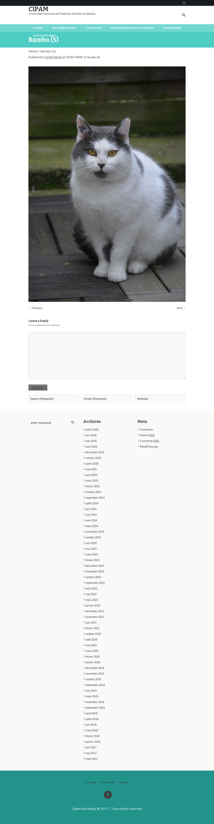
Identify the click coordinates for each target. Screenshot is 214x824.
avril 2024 (91, 520)
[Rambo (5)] (107, 184)
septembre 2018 (95, 707)
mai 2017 (91, 753)
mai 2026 (91, 441)
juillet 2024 (92, 503)
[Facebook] (184, 3)
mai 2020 (91, 645)
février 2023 (93, 560)
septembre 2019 (95, 685)
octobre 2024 (93, 492)
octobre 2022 (93, 577)
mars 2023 (92, 554)
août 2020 (91, 639)
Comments (149, 441)
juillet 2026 (92, 429)
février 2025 (93, 486)
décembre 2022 (95, 565)
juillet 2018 (92, 719)
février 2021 (93, 628)
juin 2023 (91, 543)
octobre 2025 (93, 458)
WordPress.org (149, 446)
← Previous (35, 308)
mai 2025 (91, 469)
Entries (147, 435)
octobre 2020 (93, 634)
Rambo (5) (93, 57)
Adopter (123, 782)
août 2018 (91, 713)
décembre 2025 (95, 452)
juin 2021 (91, 622)
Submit (38, 387)
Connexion (146, 429)
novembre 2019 (95, 673)
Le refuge (91, 782)
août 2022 (91, 588)
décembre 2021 (95, 611)
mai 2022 (91, 594)
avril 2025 (91, 475)
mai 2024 (91, 514)
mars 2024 (92, 526)
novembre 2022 (95, 571)
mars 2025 (92, 480)
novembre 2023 (95, 531)
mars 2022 (92, 599)
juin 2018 (91, 724)
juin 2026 (91, 435)
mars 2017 (92, 758)
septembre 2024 (95, 497)
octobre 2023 (93, 537)
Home (33, 51)
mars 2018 (92, 730)
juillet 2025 (92, 463)
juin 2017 (91, 747)
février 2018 (93, 736)
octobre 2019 (93, 679)
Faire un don (108, 782)
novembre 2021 (95, 616)
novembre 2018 (95, 702)
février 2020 (93, 656)
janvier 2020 (93, 662)
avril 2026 (91, 446)
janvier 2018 (93, 741)
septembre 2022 (95, 582)
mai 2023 (91, 548)
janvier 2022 (93, 605)
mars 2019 (92, 696)
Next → (181, 308)
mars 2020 (92, 651)
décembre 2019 (95, 668)
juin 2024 (91, 509)
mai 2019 (91, 690)
